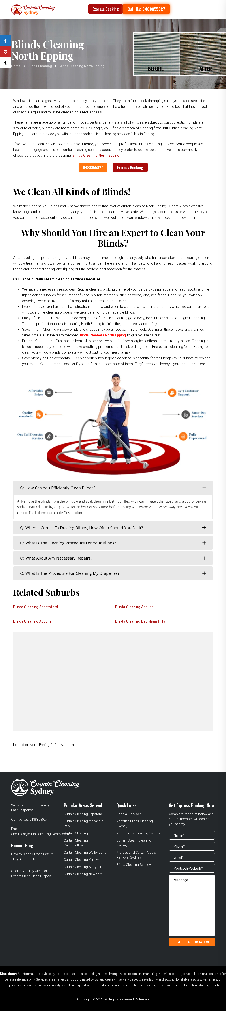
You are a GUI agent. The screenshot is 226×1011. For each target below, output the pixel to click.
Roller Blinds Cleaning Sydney (138, 833)
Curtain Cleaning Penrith (81, 833)
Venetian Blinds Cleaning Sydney (134, 823)
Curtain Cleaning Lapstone (83, 814)
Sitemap (142, 999)
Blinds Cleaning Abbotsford (35, 607)
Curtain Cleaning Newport (83, 874)
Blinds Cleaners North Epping (103, 335)
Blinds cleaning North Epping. (96, 155)
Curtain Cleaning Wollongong (85, 853)
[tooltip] (5, 40)
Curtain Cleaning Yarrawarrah (85, 860)
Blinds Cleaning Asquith (134, 607)
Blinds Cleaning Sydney (133, 865)
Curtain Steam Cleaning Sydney (133, 843)
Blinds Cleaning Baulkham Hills (140, 621)
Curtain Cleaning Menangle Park (83, 823)
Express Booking (105, 9)
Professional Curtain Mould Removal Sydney (136, 855)
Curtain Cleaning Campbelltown (76, 843)
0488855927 (93, 167)
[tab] (113, 488)
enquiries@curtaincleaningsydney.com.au (42, 834)
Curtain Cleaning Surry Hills (83, 867)
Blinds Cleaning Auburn (32, 621)
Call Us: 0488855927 (146, 9)
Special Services (129, 814)
